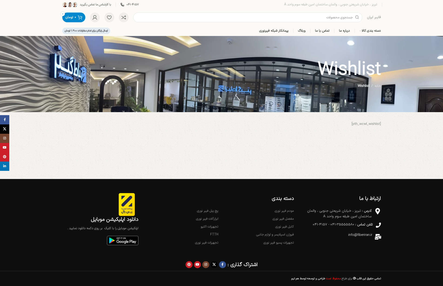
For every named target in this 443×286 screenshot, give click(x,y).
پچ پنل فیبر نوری (207, 210)
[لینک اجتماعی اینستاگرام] (205, 264)
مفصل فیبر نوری (283, 218)
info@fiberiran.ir (360, 235)
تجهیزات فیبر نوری (206, 242)
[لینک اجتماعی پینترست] (189, 264)
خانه (378, 86)
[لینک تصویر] (122, 240)
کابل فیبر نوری (284, 226)
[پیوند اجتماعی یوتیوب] (197, 264)
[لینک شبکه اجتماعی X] (214, 264)
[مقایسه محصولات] (124, 17)
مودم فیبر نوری (284, 210)
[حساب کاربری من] (95, 17)
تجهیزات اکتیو (209, 226)
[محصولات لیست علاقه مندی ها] (109, 17)
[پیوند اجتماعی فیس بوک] (222, 264)
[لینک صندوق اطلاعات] (129, 5)
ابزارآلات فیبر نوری (207, 218)
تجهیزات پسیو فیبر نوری (278, 242)
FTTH (214, 234)
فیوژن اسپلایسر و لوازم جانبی (275, 234)
